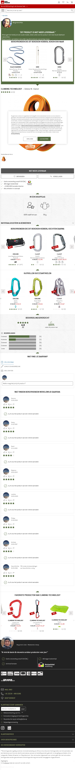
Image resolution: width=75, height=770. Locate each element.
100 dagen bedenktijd (11, 184)
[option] (30, 209)
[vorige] (5, 60)
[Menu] (3, 10)
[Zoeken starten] (72, 10)
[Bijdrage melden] (13, 404)
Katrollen (5, 15)
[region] (37, 127)
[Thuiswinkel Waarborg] (46, 664)
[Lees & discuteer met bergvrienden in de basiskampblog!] (11, 728)
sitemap (6, 763)
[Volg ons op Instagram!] (4, 728)
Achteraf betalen (11, 664)
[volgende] (70, 60)
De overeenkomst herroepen (13, 745)
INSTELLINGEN (30, 138)
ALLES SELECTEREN (44, 138)
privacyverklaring (15, 133)
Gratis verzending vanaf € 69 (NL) (15, 181)
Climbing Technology (11, 89)
